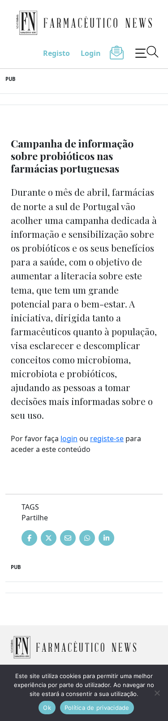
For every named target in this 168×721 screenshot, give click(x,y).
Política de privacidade (97, 707)
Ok (47, 707)
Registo (56, 53)
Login (91, 53)
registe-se (107, 438)
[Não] (156, 692)
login (69, 438)
